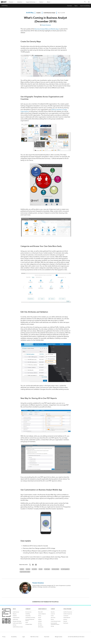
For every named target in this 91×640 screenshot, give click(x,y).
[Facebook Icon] (33, 565)
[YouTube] (9, 622)
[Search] (85, 2)
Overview (69, 5)
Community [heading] (28, 608)
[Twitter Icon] (30, 565)
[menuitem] (18, 612)
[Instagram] (6, 622)
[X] (6, 619)
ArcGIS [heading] (14, 608)
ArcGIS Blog (4, 5)
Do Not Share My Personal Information (76, 636)
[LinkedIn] (9, 619)
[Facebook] (3, 619)
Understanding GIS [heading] (42, 608)
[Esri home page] (4, 2)
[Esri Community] (3, 622)
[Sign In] (89, 1)
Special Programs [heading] (67, 608)
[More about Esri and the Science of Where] (6, 613)
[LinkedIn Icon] (36, 565)
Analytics (38, 12)
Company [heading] (53, 608)
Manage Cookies (58, 636)
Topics (76, 5)
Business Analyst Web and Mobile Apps (47, 29)
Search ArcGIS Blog (85, 5)
